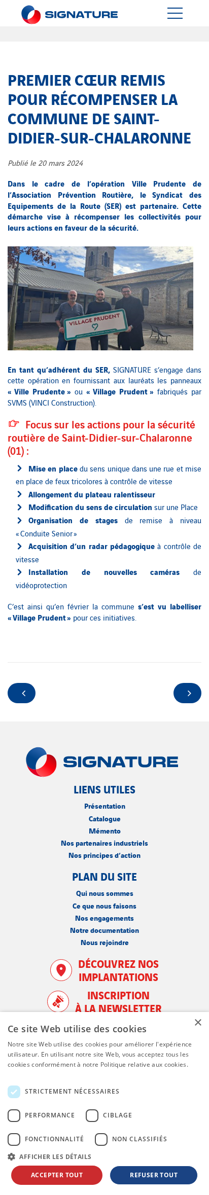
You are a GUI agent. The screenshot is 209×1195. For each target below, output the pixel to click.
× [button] (197, 1023)
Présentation (104, 805)
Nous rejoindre (105, 941)
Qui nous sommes (104, 892)
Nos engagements (104, 917)
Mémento (105, 830)
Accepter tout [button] (57, 1175)
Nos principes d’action (104, 854)
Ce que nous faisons (104, 905)
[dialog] (104, 1103)
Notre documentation (104, 929)
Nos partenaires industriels (104, 842)
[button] (104, 1156)
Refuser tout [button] (154, 1175)
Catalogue (105, 818)
